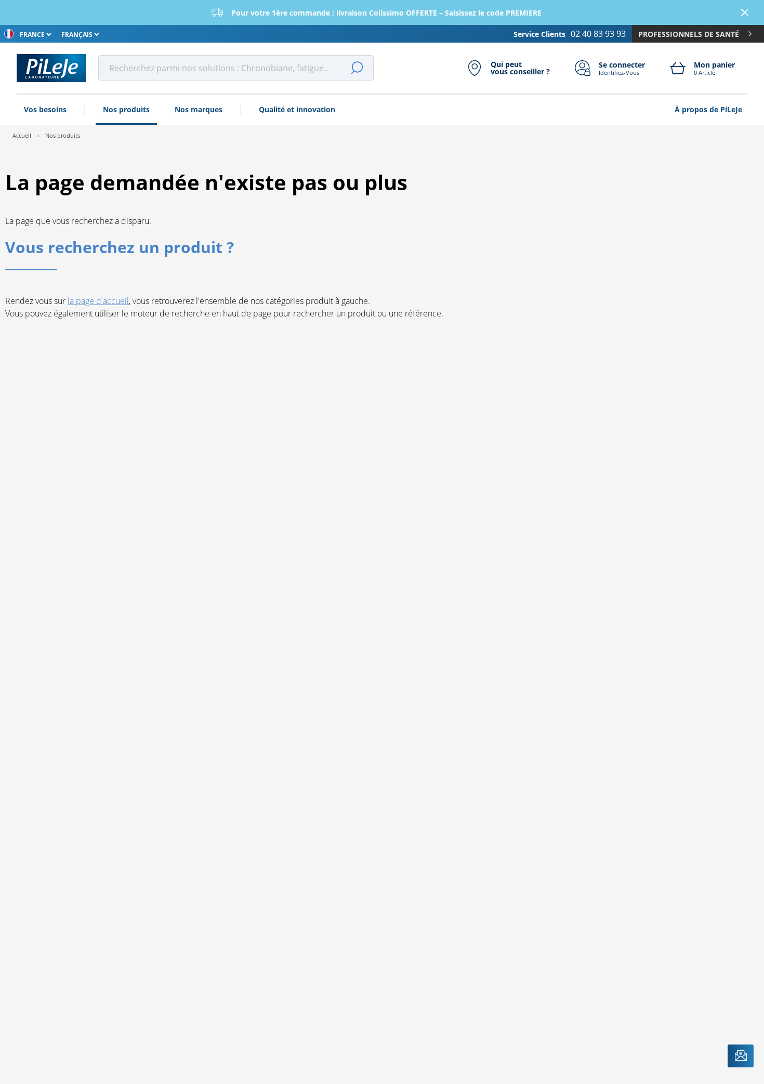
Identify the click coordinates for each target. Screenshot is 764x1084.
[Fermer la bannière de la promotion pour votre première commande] (744, 12)
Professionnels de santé (688, 34)
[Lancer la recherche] (357, 68)
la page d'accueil (98, 301)
